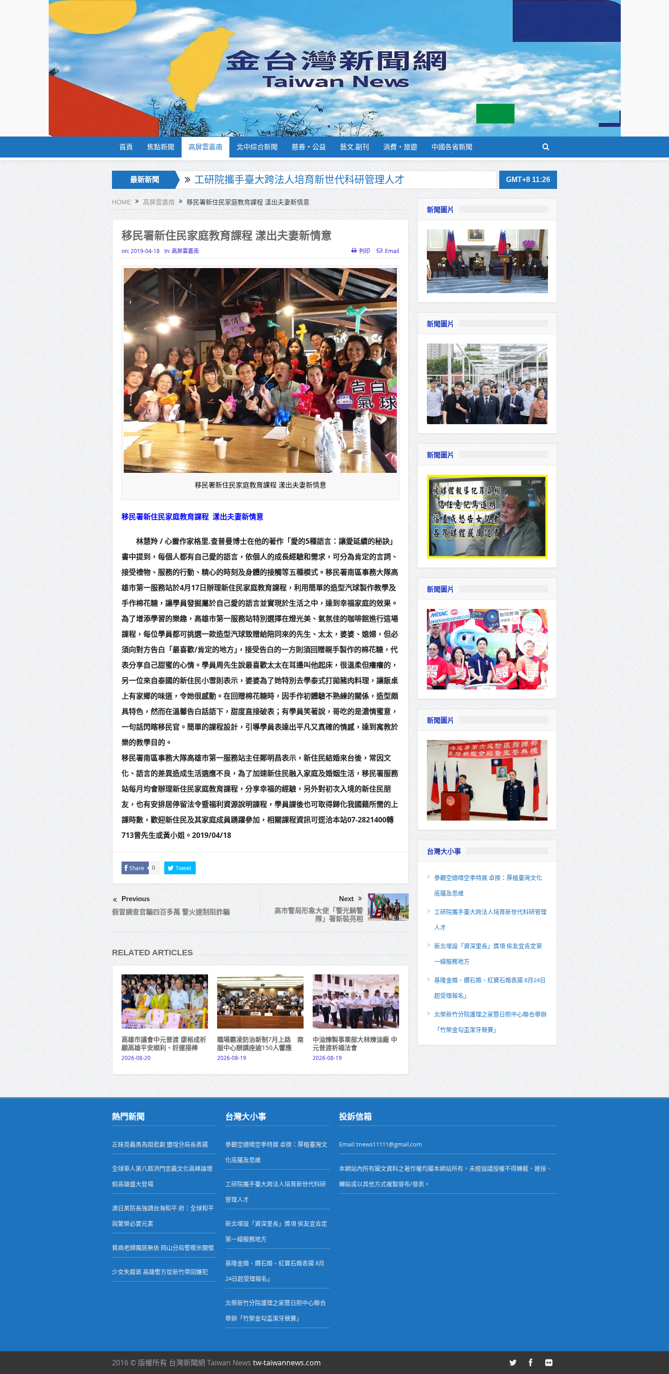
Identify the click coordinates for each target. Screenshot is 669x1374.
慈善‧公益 (309, 147)
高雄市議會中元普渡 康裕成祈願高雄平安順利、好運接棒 (164, 1043)
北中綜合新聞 (257, 147)
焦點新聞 (160, 147)
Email (392, 250)
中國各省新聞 (451, 147)
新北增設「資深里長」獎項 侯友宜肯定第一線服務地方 (315, 179)
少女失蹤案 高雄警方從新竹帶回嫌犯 (160, 1272)
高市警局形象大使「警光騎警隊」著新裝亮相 (318, 914)
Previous (136, 898)
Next (346, 898)
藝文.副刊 (354, 147)
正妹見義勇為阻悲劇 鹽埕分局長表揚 (160, 1144)
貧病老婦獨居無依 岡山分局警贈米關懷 (163, 1247)
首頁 (126, 147)
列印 (364, 250)
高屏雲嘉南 (205, 147)
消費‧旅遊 (400, 147)
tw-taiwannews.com (287, 1363)
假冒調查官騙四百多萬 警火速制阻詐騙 (171, 912)
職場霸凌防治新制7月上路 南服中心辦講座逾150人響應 (260, 1043)
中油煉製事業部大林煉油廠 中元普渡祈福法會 (355, 1043)
